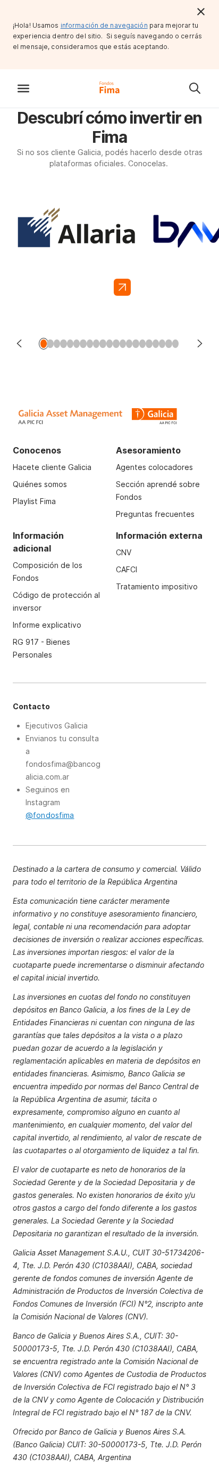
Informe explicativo (47, 624)
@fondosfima (50, 815)
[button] (23, 88)
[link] (76, 250)
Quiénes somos (40, 484)
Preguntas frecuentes (155, 513)
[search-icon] (194, 88)
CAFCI (126, 569)
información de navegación (104, 25)
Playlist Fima (34, 501)
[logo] (109, 95)
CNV (123, 552)
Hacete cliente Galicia (52, 467)
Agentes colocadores (154, 467)
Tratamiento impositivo (157, 586)
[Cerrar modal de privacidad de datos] (201, 11)
